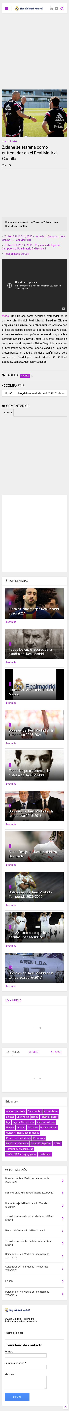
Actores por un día (15, 1111)
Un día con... (45, 1154)
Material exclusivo (46, 1122)
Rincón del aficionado (17, 1143)
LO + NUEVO (13, 1000)
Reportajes (39, 1138)
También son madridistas (19, 1149)
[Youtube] (51, 8)
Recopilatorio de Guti (17, 253)
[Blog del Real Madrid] (29, 9)
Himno (34, 1116)
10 (11, 967)
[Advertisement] (34, 49)
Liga (8, 1122)
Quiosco (10, 1132)
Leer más (11, 622)
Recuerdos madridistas (18, 1138)
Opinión (21, 1127)
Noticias (13, 141)
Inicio (4, 141)
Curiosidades (51, 1111)
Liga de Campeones (23, 1122)
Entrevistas (23, 1116)
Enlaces (10, 1116)
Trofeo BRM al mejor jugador (21, 1154)
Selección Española (41, 1143)
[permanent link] (10, 165)
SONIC (57, 1143)
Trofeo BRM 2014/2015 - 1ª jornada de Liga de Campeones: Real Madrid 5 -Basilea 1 (31, 247)
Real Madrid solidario (28, 1132)
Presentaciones (48, 1127)
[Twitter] (56, 8)
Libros (54, 1116)
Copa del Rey (35, 1111)
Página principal (14, 1332)
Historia (45, 1116)
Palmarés (33, 1127)
